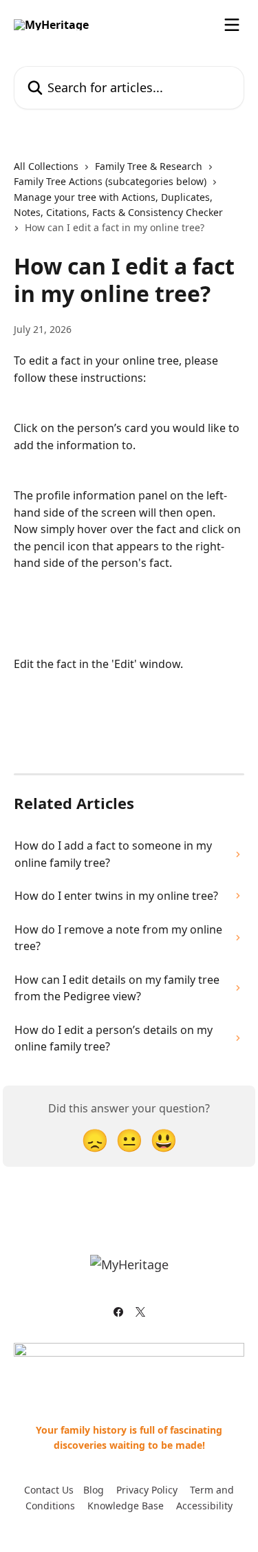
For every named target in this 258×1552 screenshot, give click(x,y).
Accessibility (204, 1505)
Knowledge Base (125, 1505)
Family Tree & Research (148, 166)
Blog (93, 1489)
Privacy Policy (147, 1489)
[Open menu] (231, 25)
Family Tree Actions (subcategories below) (110, 181)
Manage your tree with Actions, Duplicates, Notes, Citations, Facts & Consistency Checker (118, 205)
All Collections (46, 166)
